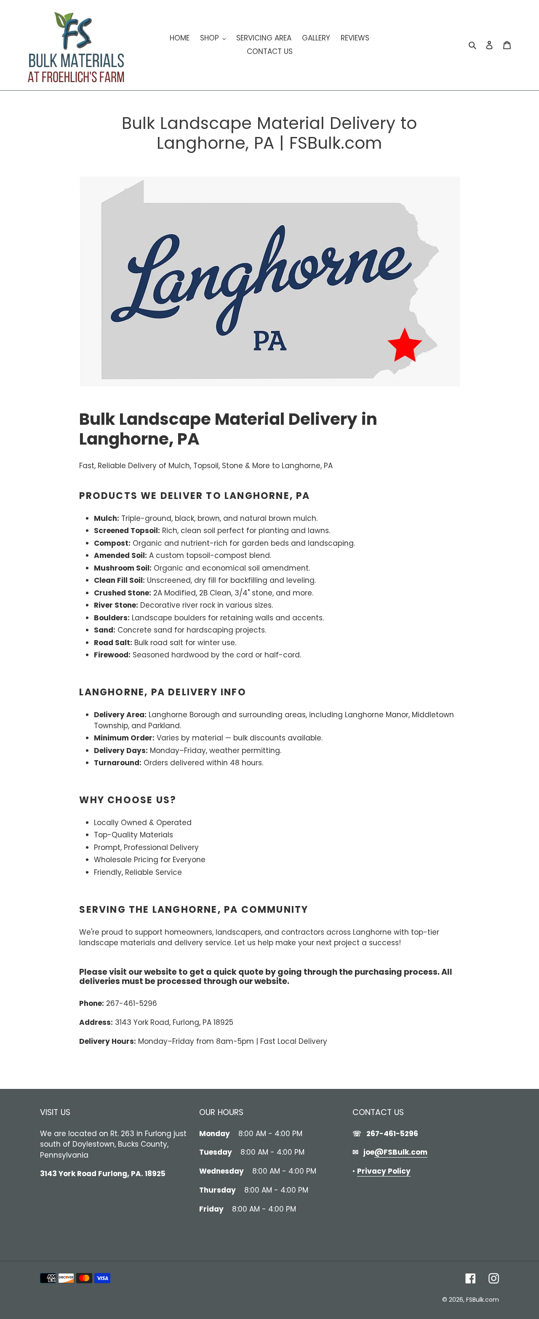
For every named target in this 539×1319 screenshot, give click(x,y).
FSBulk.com (482, 1299)
